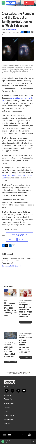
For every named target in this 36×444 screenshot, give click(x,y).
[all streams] (33, 441)
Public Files (7, 407)
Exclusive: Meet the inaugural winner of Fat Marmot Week (10, 352)
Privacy (6, 411)
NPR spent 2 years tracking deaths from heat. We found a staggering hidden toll (25, 310)
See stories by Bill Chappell (11, 266)
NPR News (11, 240)
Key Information (9, 403)
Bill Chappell (12, 30)
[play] (3, 442)
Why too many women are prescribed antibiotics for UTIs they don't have (10, 309)
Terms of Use (8, 399)
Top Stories (22, 240)
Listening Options (9, 415)
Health (5, 300)
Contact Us (7, 423)
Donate (30, 3)
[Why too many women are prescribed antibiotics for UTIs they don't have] (10, 293)
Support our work (9, 419)
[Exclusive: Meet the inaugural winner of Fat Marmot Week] (10, 335)
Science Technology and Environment (19, 235)
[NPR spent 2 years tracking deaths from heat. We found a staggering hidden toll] (25, 293)
